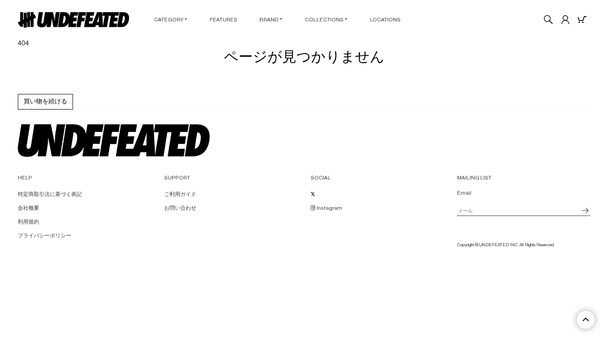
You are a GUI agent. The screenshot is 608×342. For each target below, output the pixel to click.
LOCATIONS (385, 19)
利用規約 (28, 221)
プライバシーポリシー (44, 235)
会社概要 (28, 208)
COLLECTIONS (326, 19)
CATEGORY (170, 19)
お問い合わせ (180, 208)
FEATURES (223, 19)
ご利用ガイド (180, 194)
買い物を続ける (45, 101)
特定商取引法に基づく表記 (50, 194)
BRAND (271, 19)
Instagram (329, 208)
